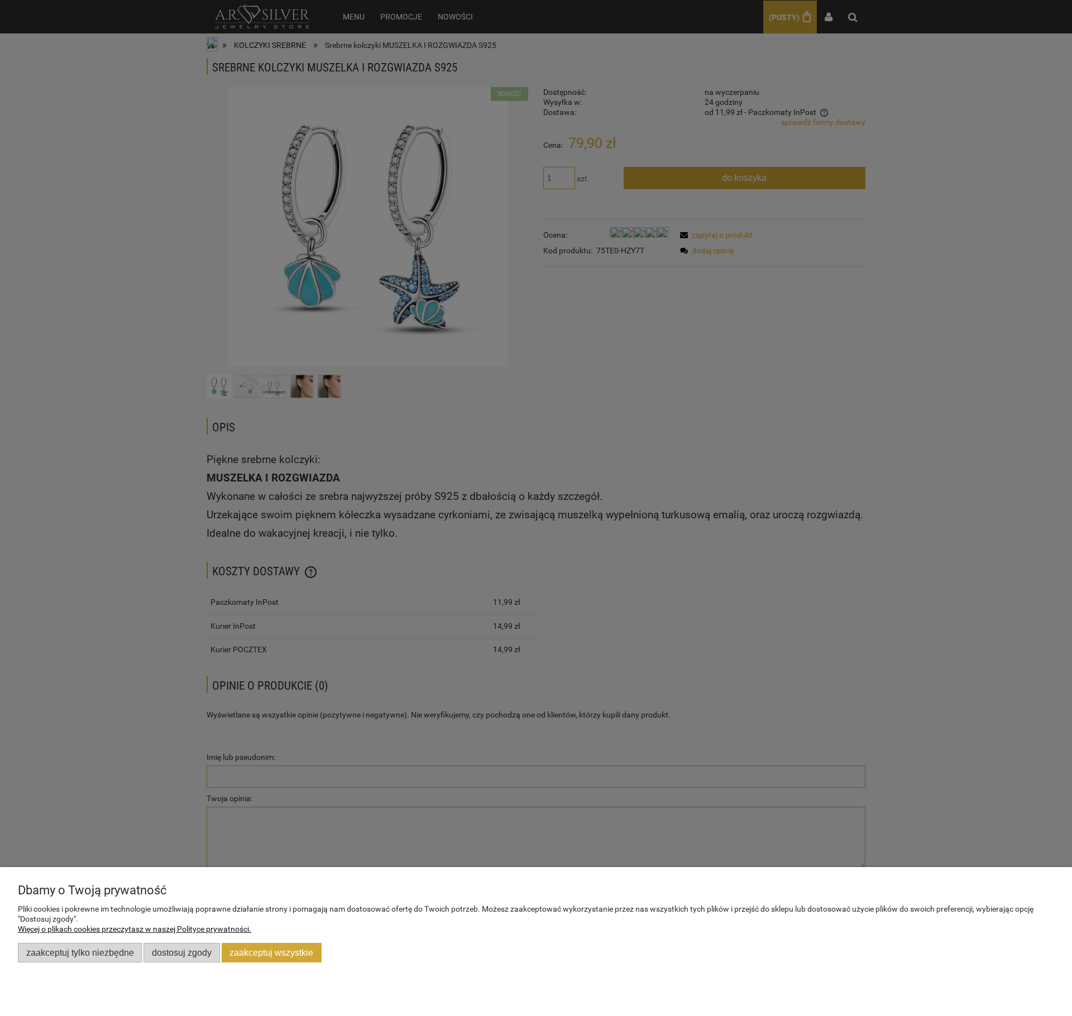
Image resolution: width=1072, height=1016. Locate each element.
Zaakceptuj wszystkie (271, 952)
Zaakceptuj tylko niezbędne (80, 952)
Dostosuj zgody (182, 952)
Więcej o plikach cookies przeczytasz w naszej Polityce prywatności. (134, 928)
